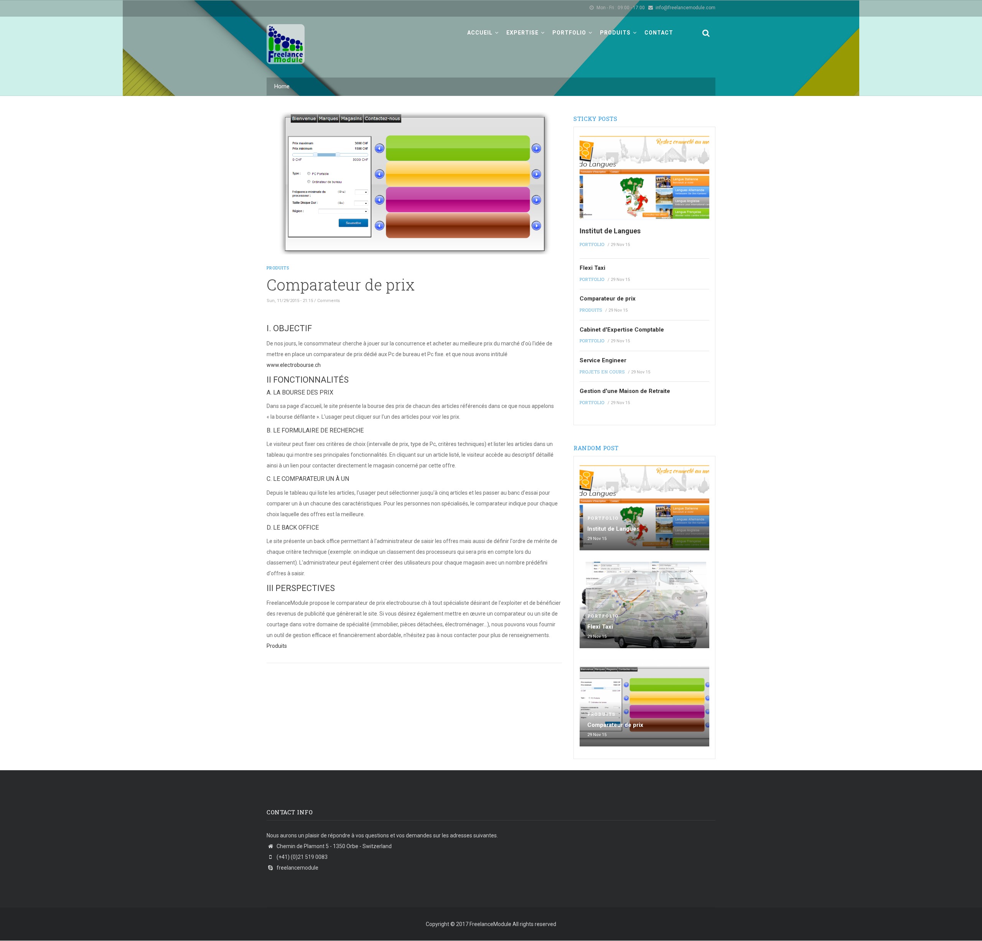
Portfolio (570, 33)
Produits (616, 33)
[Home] (286, 40)
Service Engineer (603, 360)
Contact (658, 33)
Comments (328, 300)
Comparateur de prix (608, 298)
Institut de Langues (610, 231)
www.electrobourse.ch (294, 365)
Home (282, 86)
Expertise (523, 33)
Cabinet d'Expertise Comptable (622, 329)
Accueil (480, 33)
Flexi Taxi (592, 267)
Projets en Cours (602, 372)
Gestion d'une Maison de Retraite (625, 391)
